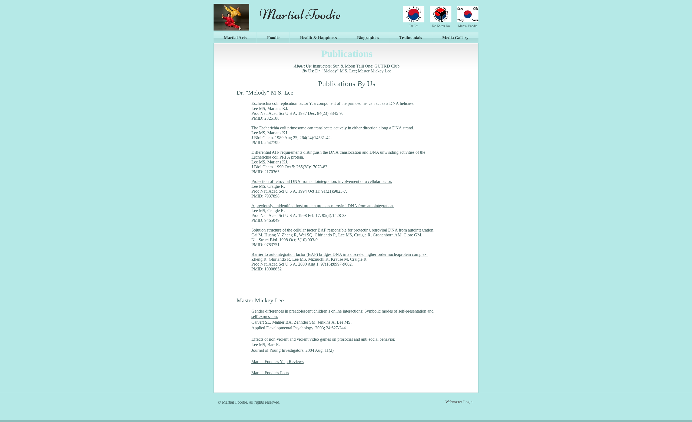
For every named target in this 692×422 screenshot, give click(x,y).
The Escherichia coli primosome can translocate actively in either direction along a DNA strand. (332, 128)
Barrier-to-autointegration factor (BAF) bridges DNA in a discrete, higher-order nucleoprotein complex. (339, 254)
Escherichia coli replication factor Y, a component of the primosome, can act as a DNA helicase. (332, 103)
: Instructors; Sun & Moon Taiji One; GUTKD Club (347, 66)
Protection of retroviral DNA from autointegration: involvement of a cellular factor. (321, 181)
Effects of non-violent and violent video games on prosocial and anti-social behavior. (323, 339)
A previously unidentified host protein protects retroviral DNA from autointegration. (322, 205)
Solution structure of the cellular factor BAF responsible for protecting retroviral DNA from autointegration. (342, 230)
